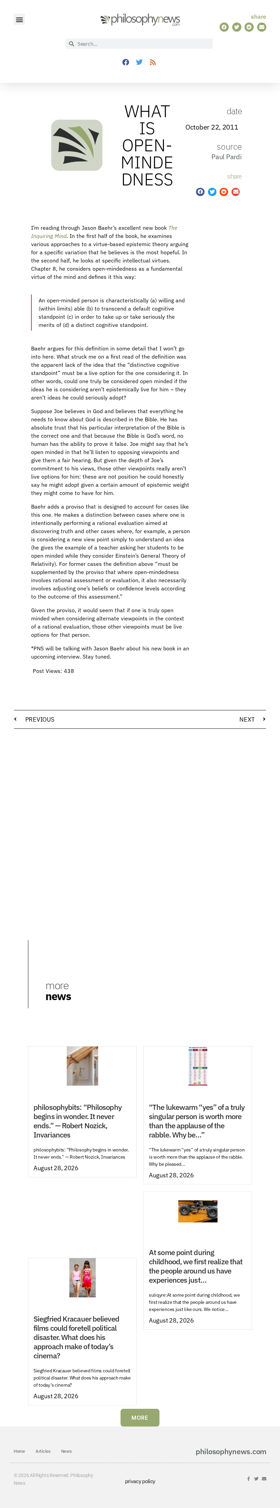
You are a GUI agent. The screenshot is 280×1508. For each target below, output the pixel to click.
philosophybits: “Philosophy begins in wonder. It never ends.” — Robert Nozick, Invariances (77, 1121)
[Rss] (152, 62)
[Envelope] (264, 1479)
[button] (19, 19)
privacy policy (140, 1481)
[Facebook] (125, 62)
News (66, 1451)
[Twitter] (139, 62)
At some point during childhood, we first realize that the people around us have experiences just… (195, 1266)
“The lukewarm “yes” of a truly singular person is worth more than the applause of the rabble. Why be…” (196, 1121)
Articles (43, 1451)
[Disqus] (140, 821)
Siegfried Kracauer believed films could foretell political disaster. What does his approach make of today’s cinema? (76, 1337)
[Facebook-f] (249, 1479)
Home (19, 1451)
